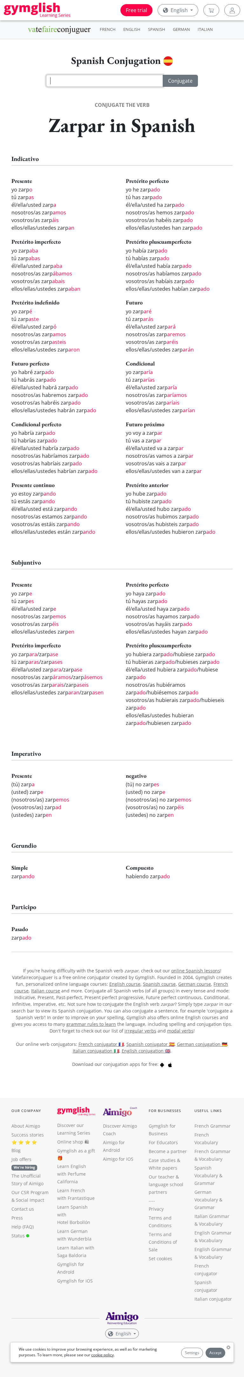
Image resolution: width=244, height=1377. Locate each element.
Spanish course (159, 984)
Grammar (204, 1183)
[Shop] (211, 10)
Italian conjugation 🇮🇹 (96, 1051)
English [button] (179, 10)
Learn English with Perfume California (71, 1174)
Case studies (162, 1160)
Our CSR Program (30, 1192)
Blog (16, 1150)
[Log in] (232, 10)
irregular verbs (140, 1031)
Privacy (156, 1209)
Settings (192, 1352)
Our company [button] (26, 1110)
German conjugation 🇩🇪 (202, 1044)
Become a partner (168, 1151)
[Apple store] (170, 1064)
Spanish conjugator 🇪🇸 (150, 1044)
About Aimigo (25, 1126)
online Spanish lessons (195, 971)
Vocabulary (210, 1224)
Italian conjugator (213, 1299)
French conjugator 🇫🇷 (101, 1044)
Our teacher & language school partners (166, 1184)
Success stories (27, 1135)
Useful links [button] (208, 1110)
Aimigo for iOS (118, 1159)
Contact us (22, 1209)
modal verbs (180, 1031)
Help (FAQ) (22, 1227)
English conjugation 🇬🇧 (146, 1051)
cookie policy (102, 1355)
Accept (215, 1352)
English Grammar (213, 1233)
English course (124, 984)
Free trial (136, 10)
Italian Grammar (211, 1216)
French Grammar (212, 1126)
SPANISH (156, 29)
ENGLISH (131, 29)
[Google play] (162, 1064)
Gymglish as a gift (76, 1151)
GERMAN (181, 29)
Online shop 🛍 (73, 1142)
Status (18, 1236)
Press (17, 1218)
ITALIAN (205, 29)
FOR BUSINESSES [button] (165, 1110)
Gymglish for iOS (75, 1281)
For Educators (163, 1142)
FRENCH (108, 29)
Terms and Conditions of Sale (163, 1242)
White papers (163, 1168)
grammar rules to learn (91, 1024)
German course (194, 984)
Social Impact (30, 1200)
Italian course (45, 991)
